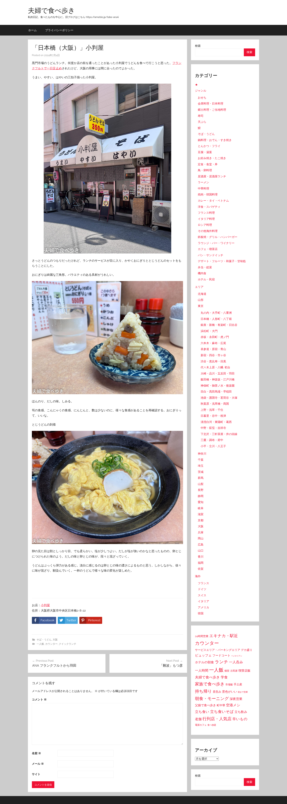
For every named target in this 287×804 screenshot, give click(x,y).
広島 (200, 544)
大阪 (55, 639)
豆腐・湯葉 (205, 152)
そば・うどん (44, 639)
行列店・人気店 (217, 718)
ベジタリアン (236, 656)
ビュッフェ (203, 655)
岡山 (200, 538)
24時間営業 (201, 636)
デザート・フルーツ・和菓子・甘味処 (222, 261)
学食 (224, 677)
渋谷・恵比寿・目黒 (213, 361)
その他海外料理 (208, 231)
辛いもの (239, 719)
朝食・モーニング (212, 698)
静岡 (200, 496)
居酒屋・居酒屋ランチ (212, 176)
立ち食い (202, 712)
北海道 (202, 293)
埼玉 (200, 465)
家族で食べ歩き (210, 683)
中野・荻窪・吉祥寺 (213, 428)
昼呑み (217, 691)
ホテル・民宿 (206, 279)
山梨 (200, 484)
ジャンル (200, 90)
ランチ (221, 661)
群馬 (200, 477)
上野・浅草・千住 (212, 409)
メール (38, 763)
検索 (198, 45)
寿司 (200, 115)
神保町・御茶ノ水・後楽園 (218, 385)
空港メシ (233, 705)
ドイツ (202, 589)
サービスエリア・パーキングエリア (217, 650)
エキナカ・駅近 (223, 635)
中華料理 (203, 188)
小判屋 (45, 605)
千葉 (200, 459)
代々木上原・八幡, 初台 (215, 367)
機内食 (202, 273)
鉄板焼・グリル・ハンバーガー (217, 237)
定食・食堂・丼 (208, 164)
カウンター (51, 643)
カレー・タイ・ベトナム (213, 200)
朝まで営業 (243, 692)
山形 (200, 299)
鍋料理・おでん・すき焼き (215, 140)
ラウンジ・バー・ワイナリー (216, 243)
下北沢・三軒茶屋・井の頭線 (219, 434)
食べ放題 (211, 725)
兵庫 (200, 532)
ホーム (32, 30)
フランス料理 (206, 212)
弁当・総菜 (205, 267)
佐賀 (200, 568)
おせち (202, 97)
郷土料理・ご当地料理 (212, 109)
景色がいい (229, 691)
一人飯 (40, 643)
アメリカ (203, 607)
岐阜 (200, 508)
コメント (39, 699)
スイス (202, 595)
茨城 (200, 472)
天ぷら (202, 121)
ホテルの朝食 (204, 662)
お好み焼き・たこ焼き (212, 158)
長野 (200, 490)
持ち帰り (203, 691)
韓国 (200, 613)
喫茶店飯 (244, 670)
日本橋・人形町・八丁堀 (216, 319)
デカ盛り (246, 650)
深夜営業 (236, 699)
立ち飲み (241, 712)
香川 (200, 556)
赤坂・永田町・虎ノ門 (215, 337)
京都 (200, 520)
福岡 (200, 562)
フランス (203, 583)
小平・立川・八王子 (213, 446)
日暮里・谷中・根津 (213, 415)
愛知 (200, 502)
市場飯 (229, 684)
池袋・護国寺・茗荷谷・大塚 (219, 397)
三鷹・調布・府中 (212, 440)
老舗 (198, 719)
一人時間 (201, 670)
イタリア (203, 601)
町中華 (221, 705)
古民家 (234, 670)
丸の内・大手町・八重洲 (216, 312)
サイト (36, 774)
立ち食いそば (222, 711)
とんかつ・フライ (209, 146)
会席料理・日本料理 (210, 103)
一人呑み (236, 662)
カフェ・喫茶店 (208, 249)
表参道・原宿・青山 (213, 349)
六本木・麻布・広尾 (213, 343)
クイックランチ (67, 643)
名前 (36, 753)
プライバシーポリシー (59, 30)
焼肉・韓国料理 (208, 194)
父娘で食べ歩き (205, 705)
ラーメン (203, 182)
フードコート (221, 655)
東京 (200, 306)
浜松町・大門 (209, 331)
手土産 (238, 684)
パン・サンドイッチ (210, 255)
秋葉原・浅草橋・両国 (215, 403)
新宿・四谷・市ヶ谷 (213, 355)
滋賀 (200, 514)
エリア (199, 287)
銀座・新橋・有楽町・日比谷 (219, 325)
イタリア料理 (206, 218)
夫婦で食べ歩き (51, 10)
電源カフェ (201, 725)
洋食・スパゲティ (209, 206)
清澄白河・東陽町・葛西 (216, 422)
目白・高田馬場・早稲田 (216, 391)
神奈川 (202, 453)
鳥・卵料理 (205, 170)
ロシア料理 (205, 224)
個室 (226, 670)
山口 (200, 550)
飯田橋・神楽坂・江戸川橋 (218, 379)
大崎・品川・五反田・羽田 (218, 373)
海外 (198, 576)
